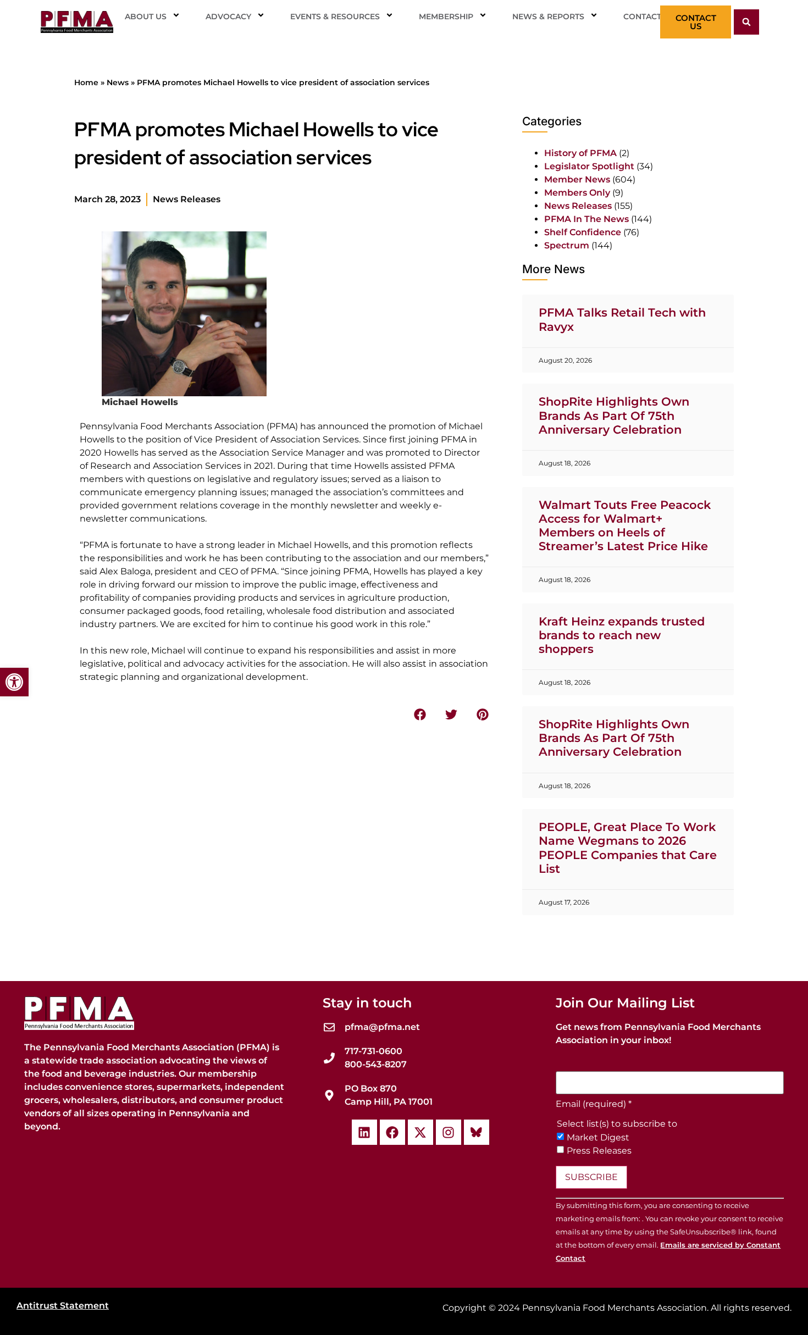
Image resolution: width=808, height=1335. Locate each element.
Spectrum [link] (566, 245)
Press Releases (599, 1150)
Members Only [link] (577, 192)
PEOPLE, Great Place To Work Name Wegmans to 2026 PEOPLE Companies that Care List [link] (628, 848)
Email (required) (594, 1104)
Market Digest (598, 1137)
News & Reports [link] (548, 16)
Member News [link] (577, 179)
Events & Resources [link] (335, 16)
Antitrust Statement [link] (62, 1305)
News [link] (118, 82)
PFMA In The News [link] (586, 219)
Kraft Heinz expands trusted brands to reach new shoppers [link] (622, 635)
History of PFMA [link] (580, 153)
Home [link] (86, 82)
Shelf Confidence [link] (582, 232)
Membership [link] (446, 16)
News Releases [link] (186, 199)
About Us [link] (146, 16)
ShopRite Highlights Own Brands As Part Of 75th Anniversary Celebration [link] (614, 415)
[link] (14, 682)
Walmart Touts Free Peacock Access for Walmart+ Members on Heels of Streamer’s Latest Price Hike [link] (625, 525)
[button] (746, 22)
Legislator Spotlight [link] (589, 166)
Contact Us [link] (648, 16)
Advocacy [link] (228, 16)
